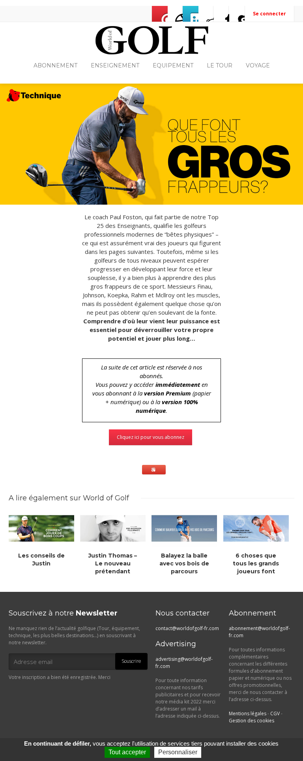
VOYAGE (258, 65)
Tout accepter (127, 752)
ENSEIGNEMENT (115, 65)
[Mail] (160, 14)
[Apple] (221, 14)
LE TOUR (219, 65)
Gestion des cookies (251, 720)
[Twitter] (190, 14)
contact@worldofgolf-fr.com (187, 628)
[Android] (237, 14)
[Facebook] (175, 14)
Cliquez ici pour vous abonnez (150, 437)
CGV (275, 713)
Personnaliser (177, 752)
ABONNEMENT (55, 65)
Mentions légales (247, 713)
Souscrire (131, 661)
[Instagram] (206, 14)
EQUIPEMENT (173, 65)
